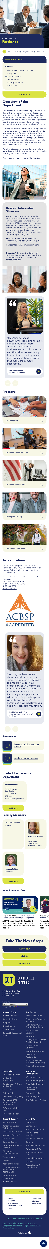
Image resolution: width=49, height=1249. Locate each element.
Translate (21, 1007)
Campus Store (9, 1175)
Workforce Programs (35, 1080)
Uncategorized (28, 918)
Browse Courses (9, 1016)
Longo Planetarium (35, 1158)
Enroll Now (24, 949)
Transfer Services (10, 1157)
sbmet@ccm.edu (14, 260)
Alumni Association (35, 1138)
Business (40, 52)
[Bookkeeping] (24, 406)
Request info (24, 963)
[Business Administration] (24, 438)
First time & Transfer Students (35, 1020)
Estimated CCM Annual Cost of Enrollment (9, 1102)
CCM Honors (8, 1029)
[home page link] (4, 52)
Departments (28, 52)
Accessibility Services (12, 1131)
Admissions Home (34, 1016)
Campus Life (31, 1126)
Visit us (24, 956)
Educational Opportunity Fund (10, 1152)
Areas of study (13, 52)
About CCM (31, 1122)
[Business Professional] (24, 470)
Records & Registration (31, 1056)
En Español (11, 1200)
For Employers (32, 1096)
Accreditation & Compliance (33, 1166)
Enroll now (24, 94)
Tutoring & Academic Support (12, 1146)
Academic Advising (11, 1135)
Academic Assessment (36, 1066)
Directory (19, 1223)
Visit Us (29, 1161)
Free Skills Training (34, 1084)
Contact (10, 1198)
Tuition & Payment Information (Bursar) (35, 1061)
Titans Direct (36, 1198)
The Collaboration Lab (34, 1153)
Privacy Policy (8, 1223)
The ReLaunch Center (36, 1100)
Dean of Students (10, 1164)
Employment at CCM (35, 1145)
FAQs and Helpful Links (10, 1109)
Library (5, 1160)
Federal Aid (7, 1093)
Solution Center (9, 1142)
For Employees (12, 1203)
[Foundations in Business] (24, 534)
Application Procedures (7, 1079)
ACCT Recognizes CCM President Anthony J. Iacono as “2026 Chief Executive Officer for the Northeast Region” (18, 924)
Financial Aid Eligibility (12, 1096)
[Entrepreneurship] (24, 502)
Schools (29, 1142)
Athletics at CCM (33, 1149)
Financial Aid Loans (11, 1114)
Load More (13, 808)
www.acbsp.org (9, 588)
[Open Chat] (43, 1243)
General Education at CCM (12, 1034)
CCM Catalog (8, 1178)
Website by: (22, 1233)
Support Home (9, 1122)
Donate (9, 1208)
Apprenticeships (33, 1093)
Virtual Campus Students (33, 1046)
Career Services (9, 1138)
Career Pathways (10, 1019)
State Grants (8, 1090)
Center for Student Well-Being (11, 1127)
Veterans (30, 1036)
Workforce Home (34, 1077)
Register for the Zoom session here (22, 245)
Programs (6, 1022)
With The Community (35, 1129)
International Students (32, 1031)
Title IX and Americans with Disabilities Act (24, 1219)
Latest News (23, 916)
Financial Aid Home (11, 1075)
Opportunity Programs (31, 1088)
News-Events (15, 918)
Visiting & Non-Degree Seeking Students (36, 1041)
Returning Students (35, 1051)
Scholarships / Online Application (12, 1085)
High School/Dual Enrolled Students (34, 1026)
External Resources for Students (11, 1168)
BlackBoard (36, 1201)
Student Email (37, 1203)
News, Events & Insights (33, 1134)
